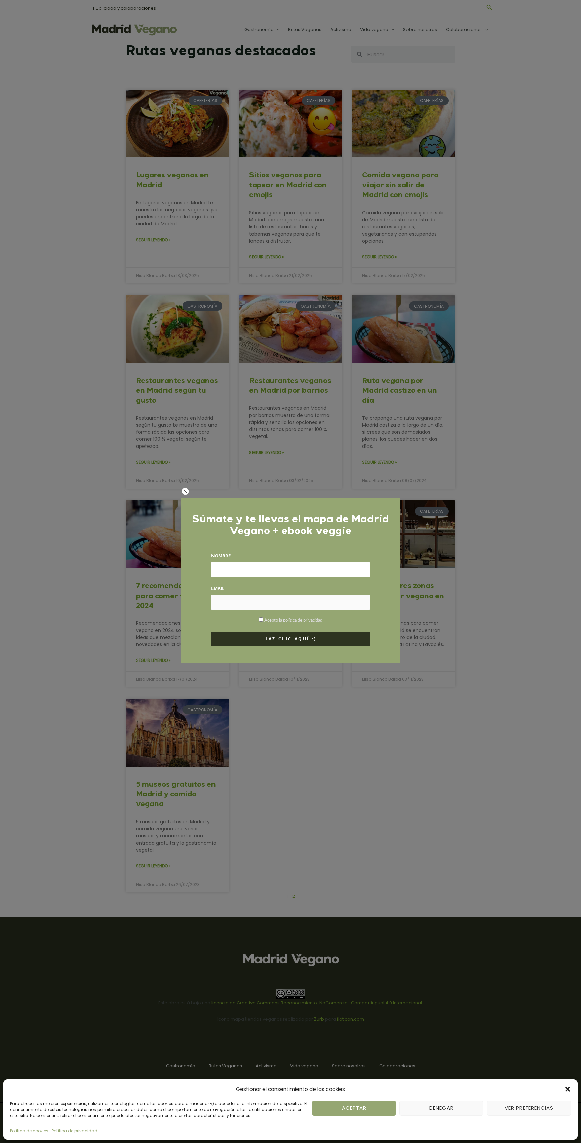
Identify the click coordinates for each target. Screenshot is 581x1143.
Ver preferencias (529, 1107)
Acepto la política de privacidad (293, 620)
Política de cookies (29, 1131)
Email (217, 588)
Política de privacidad (75, 1131)
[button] (567, 1089)
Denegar (441, 1107)
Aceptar (354, 1107)
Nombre (221, 555)
